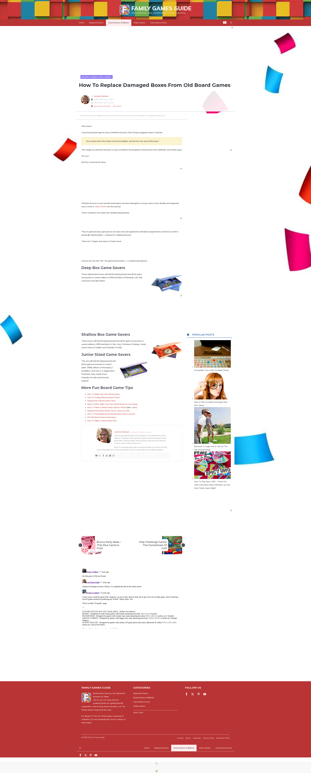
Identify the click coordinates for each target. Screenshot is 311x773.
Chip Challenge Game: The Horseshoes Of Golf (153, 545)
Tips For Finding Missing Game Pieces (103, 397)
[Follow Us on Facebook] (187, 694)
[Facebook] (103, 455)
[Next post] (183, 545)
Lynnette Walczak (101, 96)
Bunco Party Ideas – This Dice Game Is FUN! (109, 545)
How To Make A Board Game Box (102, 420)
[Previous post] (80, 545)
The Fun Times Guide (102, 716)
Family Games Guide (161, 8)
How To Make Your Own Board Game (103, 394)
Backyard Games (96, 23)
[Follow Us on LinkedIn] (198, 694)
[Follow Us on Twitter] (192, 694)
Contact (180, 738)
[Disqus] (131, 598)
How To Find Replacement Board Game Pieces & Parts (111, 414)
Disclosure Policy (223, 738)
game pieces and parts (102, 106)
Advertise (197, 738)
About (188, 738)
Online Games (139, 23)
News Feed (138, 712)
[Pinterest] (110, 455)
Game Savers (101, 206)
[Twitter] (100, 455)
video (134, 407)
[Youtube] (96, 455)
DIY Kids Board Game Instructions (101, 417)
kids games (117, 106)
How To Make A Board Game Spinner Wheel (106, 407)
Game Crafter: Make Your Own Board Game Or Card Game (112, 404)
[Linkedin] (107, 455)
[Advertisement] (131, 494)
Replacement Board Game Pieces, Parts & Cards (108, 410)
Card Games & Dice (158, 23)
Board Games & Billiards (118, 23)
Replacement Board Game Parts (101, 400)
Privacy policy (208, 738)
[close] (156, 763)
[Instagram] (113, 455)
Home (81, 23)
